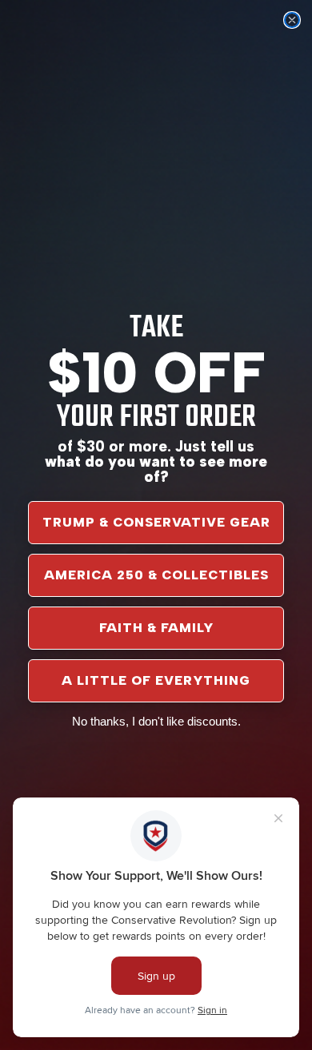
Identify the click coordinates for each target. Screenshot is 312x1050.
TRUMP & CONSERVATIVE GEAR (156, 522)
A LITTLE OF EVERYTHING (156, 680)
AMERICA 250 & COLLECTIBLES (156, 575)
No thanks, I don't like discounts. (156, 721)
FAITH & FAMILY (156, 627)
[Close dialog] (292, 20)
